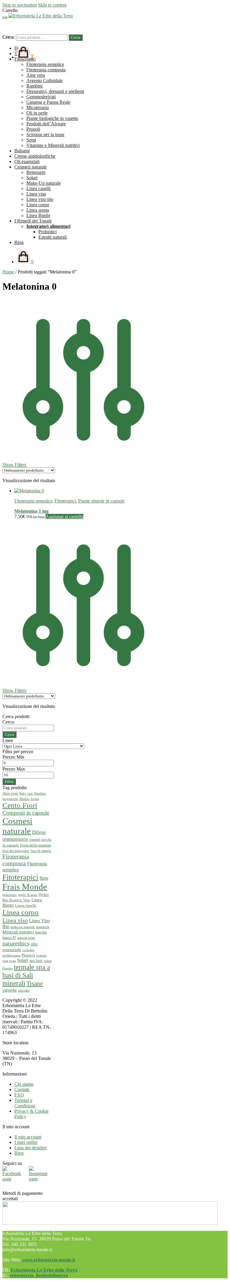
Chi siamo (24, 1084)
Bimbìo (24, 799)
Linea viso (15, 920)
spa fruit (36, 960)
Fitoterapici (65, 500)
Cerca (75, 37)
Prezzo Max (13, 768)
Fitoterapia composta (15, 860)
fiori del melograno (15, 850)
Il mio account (27, 1136)
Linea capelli (25, 905)
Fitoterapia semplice (33, 500)
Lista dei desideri (30, 1147)
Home (8, 271)
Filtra (9, 781)
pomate (41, 955)
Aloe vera (10, 793)
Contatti (21, 1089)
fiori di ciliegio (41, 850)
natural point (26, 937)
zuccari (24, 990)
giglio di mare (27, 895)
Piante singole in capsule (101, 500)
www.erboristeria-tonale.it (48, 1259)
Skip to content (52, 4)
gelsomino (9, 895)
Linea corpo (20, 912)
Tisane (34, 983)
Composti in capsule (25, 813)
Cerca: (8, 37)
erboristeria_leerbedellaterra (39, 1275)
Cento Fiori (19, 805)
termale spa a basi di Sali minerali (26, 975)
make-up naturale (22, 927)
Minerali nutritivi (18, 931)
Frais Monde (24, 886)
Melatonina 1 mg (31, 511)
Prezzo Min (13, 756)
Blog (19, 1153)
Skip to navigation (19, 4)
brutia (35, 799)
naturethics (15, 943)
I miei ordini (25, 1142)
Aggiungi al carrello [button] (64, 516)
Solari (22, 960)
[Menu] (4, 17)
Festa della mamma (35, 845)
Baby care (26, 793)
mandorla (42, 927)
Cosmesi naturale (17, 826)
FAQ (19, 1094)
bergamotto (10, 799)
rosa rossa (9, 960)
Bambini (40, 793)
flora (44, 878)
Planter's (28, 955)
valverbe (9, 990)
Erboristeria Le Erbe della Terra (44, 1270)
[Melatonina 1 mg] (29, 490)
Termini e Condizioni (24, 1103)
